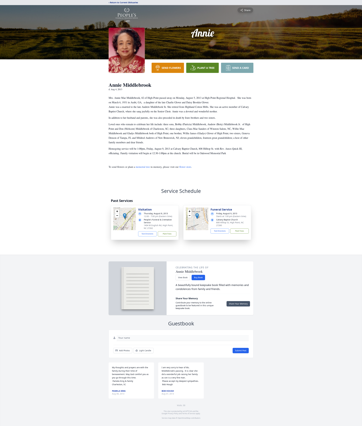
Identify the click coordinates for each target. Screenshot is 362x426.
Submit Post (240, 350)
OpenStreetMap (184, 418)
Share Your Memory (238, 303)
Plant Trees (167, 234)
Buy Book (198, 277)
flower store (185, 166)
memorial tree (143, 166)
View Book (183, 277)
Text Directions (147, 234)
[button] (124, 216)
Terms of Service (188, 413)
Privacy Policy (173, 413)
